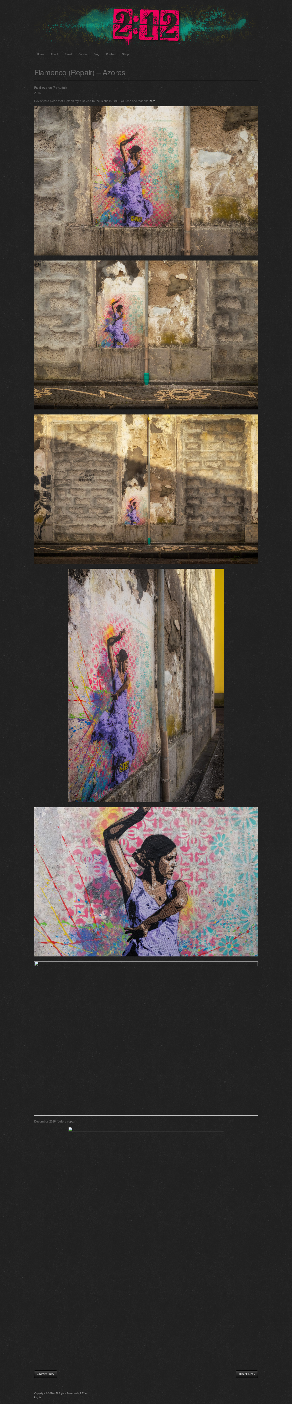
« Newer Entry (45, 1374)
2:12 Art (146, 25)
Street (68, 54)
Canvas (83, 54)
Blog (96, 54)
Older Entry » (247, 1374)
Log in (37, 1397)
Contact (111, 54)
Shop (125, 54)
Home (40, 54)
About (54, 54)
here (152, 101)
